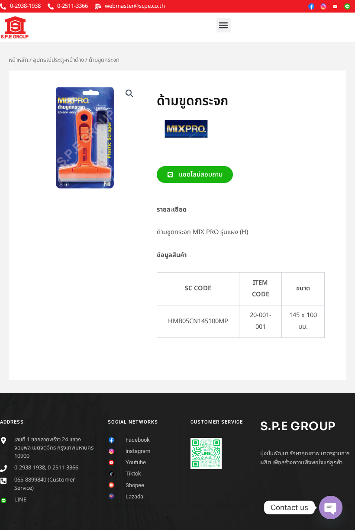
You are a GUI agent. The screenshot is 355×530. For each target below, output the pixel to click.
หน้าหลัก (18, 60)
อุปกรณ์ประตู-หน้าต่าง (58, 60)
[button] (223, 25)
